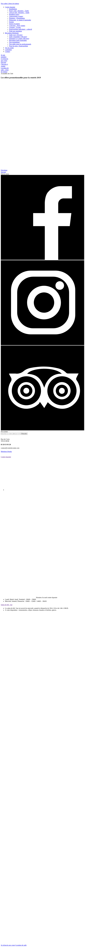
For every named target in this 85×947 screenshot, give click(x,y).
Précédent (4, 170)
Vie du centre (9, 48)
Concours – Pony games (17, 25)
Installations (13, 9)
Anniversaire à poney (16, 16)
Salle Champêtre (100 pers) (18, 37)
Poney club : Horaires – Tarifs (19, 11)
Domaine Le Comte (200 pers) (19, 38)
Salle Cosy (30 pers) (15, 35)
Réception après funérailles (18, 40)
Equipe (11, 22)
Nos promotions (14, 42)
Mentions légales (6, 451)
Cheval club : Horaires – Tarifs (19, 12)
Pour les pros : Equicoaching (18, 46)
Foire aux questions (15, 31)
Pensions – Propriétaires (17, 18)
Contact (7, 51)
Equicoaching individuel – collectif (20, 29)
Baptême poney (14, 14)
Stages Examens (14, 24)
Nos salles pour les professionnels (20, 44)
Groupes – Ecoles (15, 27)
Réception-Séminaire (12, 33)
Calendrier (8, 50)
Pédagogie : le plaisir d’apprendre (20, 20)
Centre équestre (10, 7)
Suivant (3, 172)
